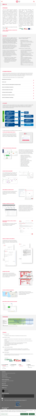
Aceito (2, 400)
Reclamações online (4, 375)
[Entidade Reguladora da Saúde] (18, 1)
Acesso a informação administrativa (6, 377)
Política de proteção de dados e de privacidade (7, 380)
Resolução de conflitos (5, 376)
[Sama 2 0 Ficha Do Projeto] (6, 28)
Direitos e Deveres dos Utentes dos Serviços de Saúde (8, 373)
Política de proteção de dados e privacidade (20, 400)
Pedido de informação (4, 374)
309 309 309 (4, 365)
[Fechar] (34, 411)
